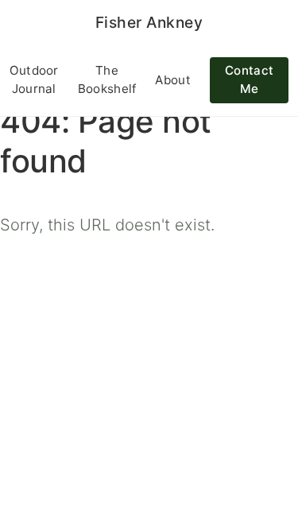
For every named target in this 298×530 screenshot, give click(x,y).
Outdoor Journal (34, 79)
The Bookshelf (107, 79)
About (173, 79)
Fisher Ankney (149, 22)
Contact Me (249, 79)
